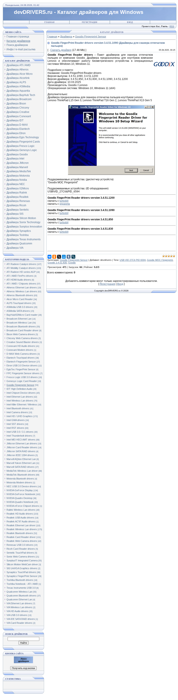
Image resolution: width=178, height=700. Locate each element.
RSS (172, 26)
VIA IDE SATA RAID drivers (21, 619)
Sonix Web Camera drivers (21, 556)
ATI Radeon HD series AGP (21, 272)
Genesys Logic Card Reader (22, 381)
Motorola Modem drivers (19, 482)
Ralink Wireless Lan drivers (21, 509)
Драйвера (66, 36)
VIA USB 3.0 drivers (17, 615)
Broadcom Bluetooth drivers (21, 326)
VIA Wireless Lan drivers (19, 607)
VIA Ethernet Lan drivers (19, 603)
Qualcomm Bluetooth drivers (21, 595)
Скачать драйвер (60, 50)
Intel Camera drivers (17, 412)
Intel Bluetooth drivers (18, 408)
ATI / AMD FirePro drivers (20, 275)
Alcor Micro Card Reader (20, 299)
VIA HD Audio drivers (17, 611)
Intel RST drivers (15, 428)
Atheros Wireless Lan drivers (22, 291)
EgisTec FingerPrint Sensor (21, 369)
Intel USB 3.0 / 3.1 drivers (20, 431)
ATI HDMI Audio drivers (19, 279)
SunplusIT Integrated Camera (22, 560)
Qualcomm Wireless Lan (19, 591)
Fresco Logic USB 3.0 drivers (22, 377)
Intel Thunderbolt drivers (19, 435)
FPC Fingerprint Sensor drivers (23, 373)
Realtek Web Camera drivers (22, 541)
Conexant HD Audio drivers (21, 346)
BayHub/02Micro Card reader (22, 314)
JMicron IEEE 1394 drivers (21, 455)
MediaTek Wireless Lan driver (22, 470)
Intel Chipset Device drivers (21, 392)
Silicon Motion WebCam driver (22, 564)
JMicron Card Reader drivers (22, 447)
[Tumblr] (69, 257)
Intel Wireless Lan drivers (20, 400)
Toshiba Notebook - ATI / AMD (22, 584)
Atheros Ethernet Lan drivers (22, 287)
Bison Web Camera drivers (21, 334)
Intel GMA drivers (16, 420)
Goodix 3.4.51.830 (57, 262)
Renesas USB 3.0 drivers (20, 545)
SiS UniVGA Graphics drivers (22, 568)
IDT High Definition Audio (19, 389)
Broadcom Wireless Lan (19, 322)
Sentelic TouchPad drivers (20, 552)
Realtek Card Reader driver (21, 537)
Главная (49, 22)
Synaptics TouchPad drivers (21, 572)
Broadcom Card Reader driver (22, 330)
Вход (130, 22)
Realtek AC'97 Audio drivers (21, 521)
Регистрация (89, 22)
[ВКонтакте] (49, 257)
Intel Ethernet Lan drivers (20, 396)
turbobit (63, 200)
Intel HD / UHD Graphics (20, 416)
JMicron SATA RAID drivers (21, 451)
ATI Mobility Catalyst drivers (21, 268)
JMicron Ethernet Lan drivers (22, 443)
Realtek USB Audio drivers (20, 517)
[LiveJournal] (73, 257)
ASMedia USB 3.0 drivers (20, 307)
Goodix (72, 262)
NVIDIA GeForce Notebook (21, 494)
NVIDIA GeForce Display (20, 490)
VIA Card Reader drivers (19, 623)
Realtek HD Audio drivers (20, 513)
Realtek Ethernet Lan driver (21, 525)
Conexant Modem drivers (20, 350)
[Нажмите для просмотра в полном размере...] (111, 173)
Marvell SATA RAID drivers (21, 467)
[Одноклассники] (54, 257)
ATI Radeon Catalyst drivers (21, 264)
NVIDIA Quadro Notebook (20, 502)
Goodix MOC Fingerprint (160, 260)
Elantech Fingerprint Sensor (21, 361)
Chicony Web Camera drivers (22, 338)
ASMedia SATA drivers (18, 311)
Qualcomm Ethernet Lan (19, 599)
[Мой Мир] (64, 257)
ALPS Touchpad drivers (19, 303)
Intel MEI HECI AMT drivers (21, 439)
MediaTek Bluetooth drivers (21, 474)
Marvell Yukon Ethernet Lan (21, 463)
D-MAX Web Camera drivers (22, 353)
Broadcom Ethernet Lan (19, 318)
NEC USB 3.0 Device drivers (22, 486)
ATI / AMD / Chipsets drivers (21, 283)
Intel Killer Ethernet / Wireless (22, 404)
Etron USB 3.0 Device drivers (22, 365)
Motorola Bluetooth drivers (20, 478)
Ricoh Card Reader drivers (21, 548)
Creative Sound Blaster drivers (23, 342)
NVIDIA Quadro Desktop (19, 498)
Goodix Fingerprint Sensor (20, 385)
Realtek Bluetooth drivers (20, 533)
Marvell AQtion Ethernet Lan (21, 459)
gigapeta (64, 203)
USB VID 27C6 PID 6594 (133, 260)
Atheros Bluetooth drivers (20, 295)
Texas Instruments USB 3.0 (21, 587)
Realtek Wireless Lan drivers (22, 529)
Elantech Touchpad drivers (21, 357)
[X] (59, 257)
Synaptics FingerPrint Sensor (22, 576)
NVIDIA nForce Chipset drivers (23, 506)
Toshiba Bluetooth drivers (20, 580)
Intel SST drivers (15, 424)
